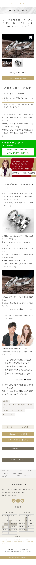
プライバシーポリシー (21, 549)
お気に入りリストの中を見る (18, 440)
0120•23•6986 (13, 495)
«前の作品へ (10, 427)
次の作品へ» (26, 427)
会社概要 (10, 549)
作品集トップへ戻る (18, 460)
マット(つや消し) (8, 414)
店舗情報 (18, 507)
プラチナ (6, 410)
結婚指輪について (18, 448)
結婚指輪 (6, 401)
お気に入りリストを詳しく (18, 434)
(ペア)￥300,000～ (17, 410)
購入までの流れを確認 (18, 78)
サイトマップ (27, 552)
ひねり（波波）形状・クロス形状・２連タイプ (17, 406)
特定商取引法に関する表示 (13, 552)
